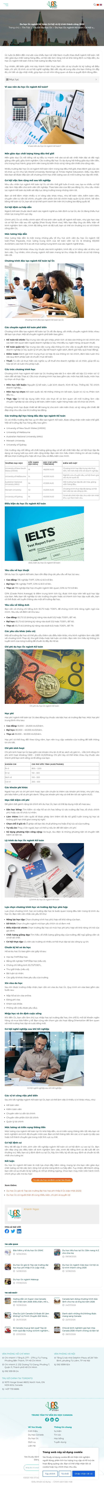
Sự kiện (57, 1431)
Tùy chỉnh (50, 1473)
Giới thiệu (33, 1431)
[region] (69, 1464)
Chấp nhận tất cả (83, 1473)
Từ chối (65, 1473)
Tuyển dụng (60, 1442)
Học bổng (59, 1438)
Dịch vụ (32, 1442)
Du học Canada (36, 1435)
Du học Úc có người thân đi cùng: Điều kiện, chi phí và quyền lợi (38, 1195)
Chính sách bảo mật (62, 1482)
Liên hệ (31, 1446)
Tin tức (57, 1435)
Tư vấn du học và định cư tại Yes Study (52, 1180)
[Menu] (6, 4)
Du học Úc (33, 1438)
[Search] (95, 4)
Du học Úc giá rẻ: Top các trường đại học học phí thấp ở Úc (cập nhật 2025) (43, 1191)
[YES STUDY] (52, 4)
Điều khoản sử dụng (41, 1482)
